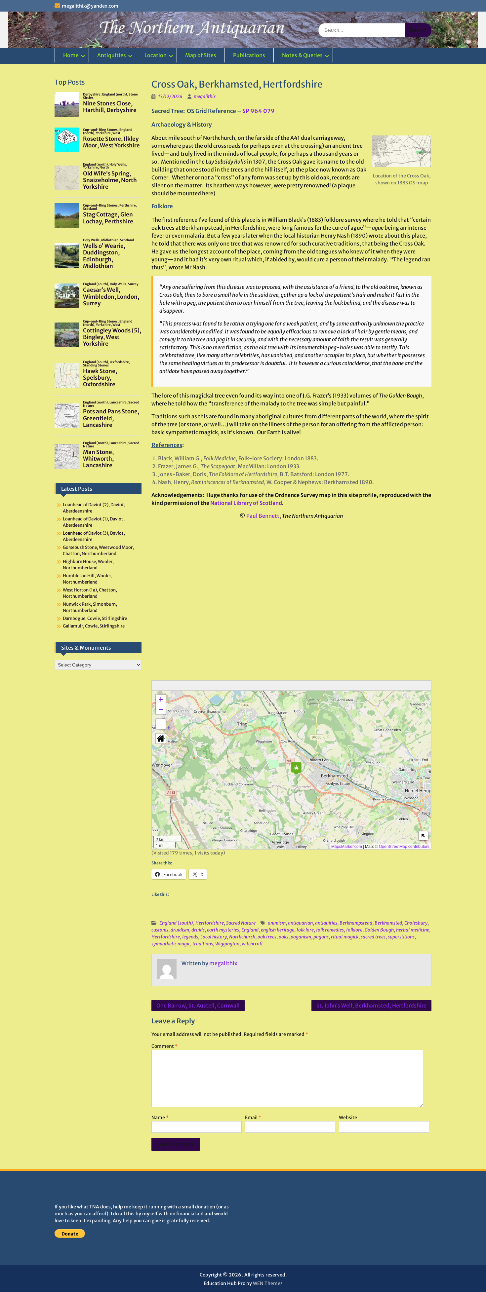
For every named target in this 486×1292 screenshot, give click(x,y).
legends (190, 937)
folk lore (305, 930)
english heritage (277, 930)
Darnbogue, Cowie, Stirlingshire (95, 618)
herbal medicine (412, 930)
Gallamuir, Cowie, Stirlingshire (94, 626)
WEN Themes (268, 1283)
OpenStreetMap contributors (404, 846)
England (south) (176, 923)
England (250, 930)
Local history (213, 937)
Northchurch (242, 937)
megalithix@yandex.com (90, 6)
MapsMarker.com (346, 846)
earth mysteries (223, 930)
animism (277, 923)
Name (160, 1118)
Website (348, 1118)
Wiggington (227, 944)
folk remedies (330, 930)
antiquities (326, 923)
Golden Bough (379, 930)
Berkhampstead (356, 923)
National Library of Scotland (246, 503)
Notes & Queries (302, 55)
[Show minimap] (423, 836)
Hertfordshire (209, 923)
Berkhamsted (388, 923)
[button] (296, 768)
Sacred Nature (241, 923)
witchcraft (252, 944)
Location (155, 55)
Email (253, 1118)
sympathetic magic (170, 944)
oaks (283, 937)
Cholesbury (415, 923)
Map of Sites (200, 55)
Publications (249, 55)
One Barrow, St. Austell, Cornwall (198, 1005)
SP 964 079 (258, 111)
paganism (301, 937)
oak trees (267, 937)
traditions (202, 944)
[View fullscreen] (161, 724)
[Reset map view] (161, 738)
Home (71, 55)
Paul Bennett (262, 516)
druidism (180, 930)
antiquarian (300, 923)
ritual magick (344, 937)
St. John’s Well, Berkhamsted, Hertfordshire (371, 1005)
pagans (321, 937)
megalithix (205, 96)
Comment (164, 1046)
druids (198, 930)
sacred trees (373, 937)
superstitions (401, 937)
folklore (354, 930)
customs (159, 930)
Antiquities (111, 55)
